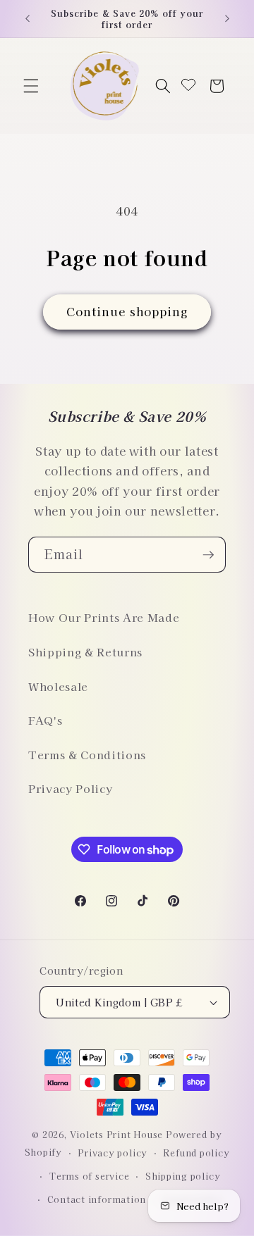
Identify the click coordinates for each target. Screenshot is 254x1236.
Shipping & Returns (85, 651)
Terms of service (89, 1176)
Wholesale (58, 686)
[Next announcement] (227, 19)
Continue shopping (127, 311)
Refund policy (196, 1153)
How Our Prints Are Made (103, 617)
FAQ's (45, 720)
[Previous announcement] (27, 19)
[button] (31, 86)
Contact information (97, 1199)
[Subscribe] (208, 555)
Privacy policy (112, 1153)
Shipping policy (183, 1176)
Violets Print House (117, 1134)
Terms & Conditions (87, 754)
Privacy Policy (70, 788)
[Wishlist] (188, 85)
